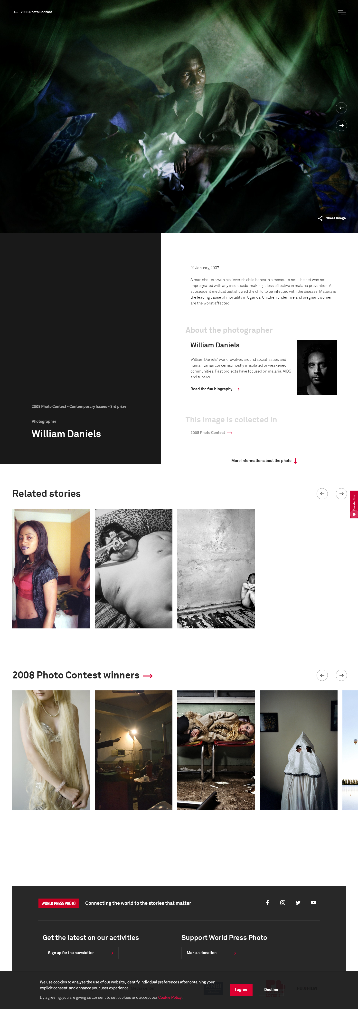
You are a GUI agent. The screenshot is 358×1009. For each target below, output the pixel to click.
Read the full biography (211, 389)
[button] (322, 493)
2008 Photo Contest (36, 12)
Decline (271, 990)
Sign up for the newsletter (71, 953)
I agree (241, 990)
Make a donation (202, 953)
